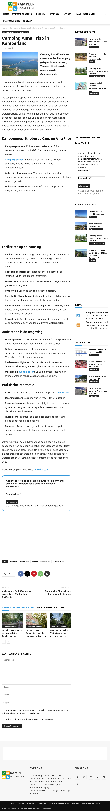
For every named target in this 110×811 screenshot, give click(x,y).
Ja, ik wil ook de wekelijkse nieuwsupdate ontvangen (29, 719)
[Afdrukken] (47, 574)
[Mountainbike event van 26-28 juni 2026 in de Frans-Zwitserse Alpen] (81, 253)
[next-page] (8, 642)
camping (13, 561)
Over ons (21, 803)
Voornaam (12, 486)
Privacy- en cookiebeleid (59, 803)
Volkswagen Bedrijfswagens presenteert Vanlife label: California (16, 594)
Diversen (40, 14)
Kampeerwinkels (11, 21)
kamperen (24, 561)
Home (6, 14)
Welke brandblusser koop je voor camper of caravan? (97, 364)
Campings (54, 14)
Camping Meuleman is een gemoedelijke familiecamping (12, 633)
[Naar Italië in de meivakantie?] (81, 226)
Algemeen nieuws (96, 229)
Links (12, 803)
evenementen (26, 371)
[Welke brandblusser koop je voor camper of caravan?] (81, 364)
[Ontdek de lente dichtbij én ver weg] (81, 214)
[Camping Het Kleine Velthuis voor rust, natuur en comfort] (60, 620)
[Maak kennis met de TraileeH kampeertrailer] (81, 57)
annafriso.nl (41, 469)
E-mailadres (13, 494)
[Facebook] (21, 574)
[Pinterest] (34, 574)
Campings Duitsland (97, 76)
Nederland (24, 32)
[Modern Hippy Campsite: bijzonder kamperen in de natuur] (36, 620)
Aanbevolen (94, 47)
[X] (27, 574)
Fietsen (92, 261)
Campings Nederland (30, 28)
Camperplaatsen (14, 159)
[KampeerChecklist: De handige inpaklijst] (81, 352)
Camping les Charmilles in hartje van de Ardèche (58, 592)
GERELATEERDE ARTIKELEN (18, 607)
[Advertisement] (36, 218)
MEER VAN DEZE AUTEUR (51, 607)
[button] (104, 14)
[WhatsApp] (40, 574)
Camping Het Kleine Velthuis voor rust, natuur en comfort (59, 633)
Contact (27, 21)
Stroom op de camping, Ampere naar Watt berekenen (98, 41)
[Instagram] (84, 777)
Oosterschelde (58, 561)
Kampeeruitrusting (21, 14)
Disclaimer (41, 803)
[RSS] (97, 777)
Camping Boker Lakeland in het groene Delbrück (98, 71)
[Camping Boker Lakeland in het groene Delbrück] (81, 71)
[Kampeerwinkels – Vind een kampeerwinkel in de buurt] (81, 86)
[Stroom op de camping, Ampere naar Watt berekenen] (81, 42)
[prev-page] (4, 642)
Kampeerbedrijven (85, 14)
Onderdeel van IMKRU (91, 803)
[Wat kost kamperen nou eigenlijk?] (81, 379)
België (92, 62)
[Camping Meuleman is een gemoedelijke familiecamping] (12, 620)
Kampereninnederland (41, 561)
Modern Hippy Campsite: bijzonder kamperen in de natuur (36, 633)
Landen (68, 14)
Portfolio (75, 803)
